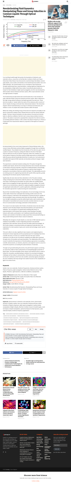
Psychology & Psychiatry (48, 447)
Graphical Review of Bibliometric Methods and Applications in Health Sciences (27, 439)
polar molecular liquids (9, 323)
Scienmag (7, 469)
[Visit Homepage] (35, 1)
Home (4, 5)
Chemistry (14, 5)
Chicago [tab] (41, 329)
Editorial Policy (39, 460)
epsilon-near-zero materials (10, 315)
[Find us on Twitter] (5, 452)
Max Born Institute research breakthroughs (28, 319)
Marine (46, 437)
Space (46, 454)
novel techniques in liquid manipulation (12, 321)
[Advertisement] (24, 51)
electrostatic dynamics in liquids (37, 313)
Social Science (48, 452)
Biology (38, 444)
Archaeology (39, 441)
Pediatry (47, 442)
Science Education (47, 450)
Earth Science (40, 457)
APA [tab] (30, 329)
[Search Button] (67, 1)
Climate (38, 456)
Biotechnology (40, 446)
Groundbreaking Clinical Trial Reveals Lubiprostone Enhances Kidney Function (60, 58)
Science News (8, 5)
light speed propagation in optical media (29, 317)
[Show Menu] (3, 1)
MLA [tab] (36, 329)
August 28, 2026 (6, 397)
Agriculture (39, 437)
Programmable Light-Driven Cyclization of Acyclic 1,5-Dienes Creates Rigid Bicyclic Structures (23, 413)
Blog (38, 448)
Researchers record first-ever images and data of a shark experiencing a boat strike (60, 51)
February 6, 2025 (6, 19)
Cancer (38, 452)
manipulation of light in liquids (10, 319)
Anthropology (40, 439)
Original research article (19, 292)
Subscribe (57, 449)
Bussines (39, 450)
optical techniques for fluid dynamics (31, 321)
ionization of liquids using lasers (11, 317)
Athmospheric (40, 442)
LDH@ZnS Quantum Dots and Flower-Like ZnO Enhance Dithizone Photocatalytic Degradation (39, 391)
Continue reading (35, 481)
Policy (46, 444)
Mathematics (48, 439)
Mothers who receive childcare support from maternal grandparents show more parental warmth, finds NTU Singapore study (55, 26)
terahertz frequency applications (22, 323)
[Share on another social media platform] (44, 45)
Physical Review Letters (18, 280)
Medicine (47, 441)
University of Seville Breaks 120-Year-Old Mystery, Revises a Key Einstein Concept (60, 37)
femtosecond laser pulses (23, 315)
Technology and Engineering (47, 457)
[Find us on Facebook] (3, 452)
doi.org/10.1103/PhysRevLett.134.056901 (19, 282)
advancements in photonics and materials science (17, 313)
